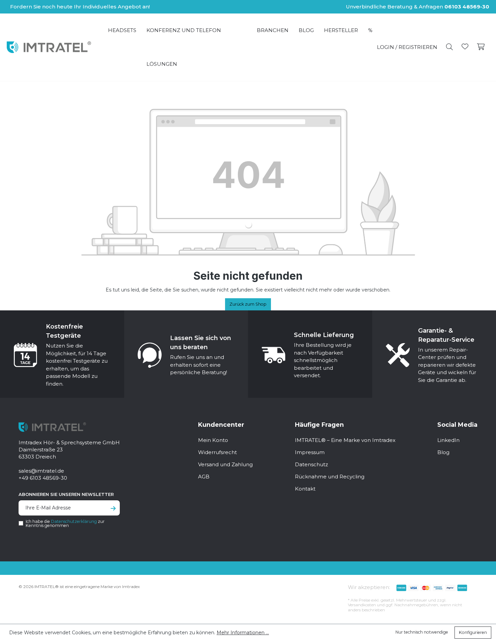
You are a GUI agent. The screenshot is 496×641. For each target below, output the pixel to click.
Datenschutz (311, 464)
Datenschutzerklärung (74, 521)
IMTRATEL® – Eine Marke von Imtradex (345, 440)
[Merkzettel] (465, 47)
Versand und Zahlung (225, 464)
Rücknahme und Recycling (329, 476)
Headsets (122, 30)
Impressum (310, 452)
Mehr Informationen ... (243, 633)
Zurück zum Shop (248, 304)
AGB (204, 476)
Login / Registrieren (407, 47)
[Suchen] (449, 47)
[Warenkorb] (481, 47)
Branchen (272, 30)
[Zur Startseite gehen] (49, 47)
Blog (306, 30)
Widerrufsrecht (217, 452)
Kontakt (305, 488)
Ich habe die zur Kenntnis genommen (65, 524)
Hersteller (341, 30)
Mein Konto (213, 440)
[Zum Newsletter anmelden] (113, 508)
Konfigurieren (473, 632)
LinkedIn (448, 440)
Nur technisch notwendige (421, 632)
